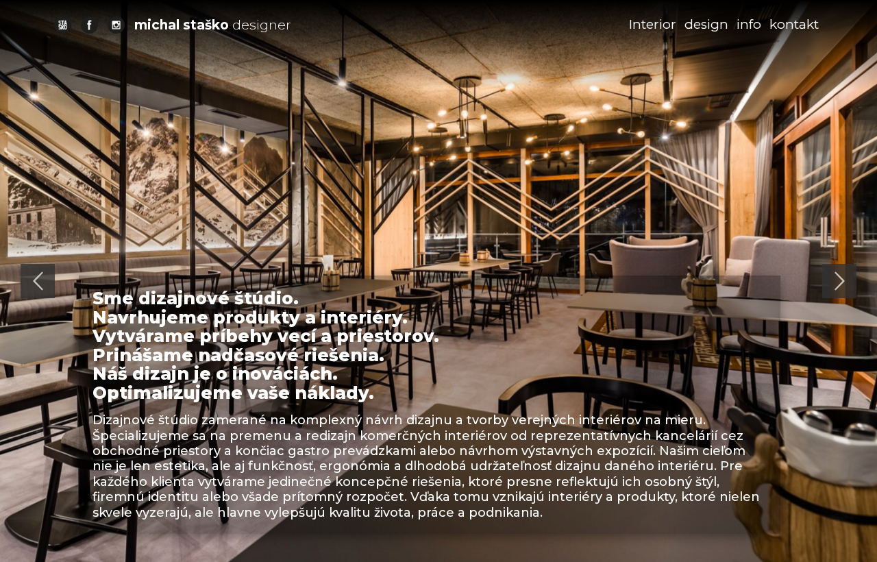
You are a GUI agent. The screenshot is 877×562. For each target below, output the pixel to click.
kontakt (794, 24)
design (706, 24)
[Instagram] (116, 25)
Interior (652, 24)
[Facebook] (89, 25)
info (749, 24)
